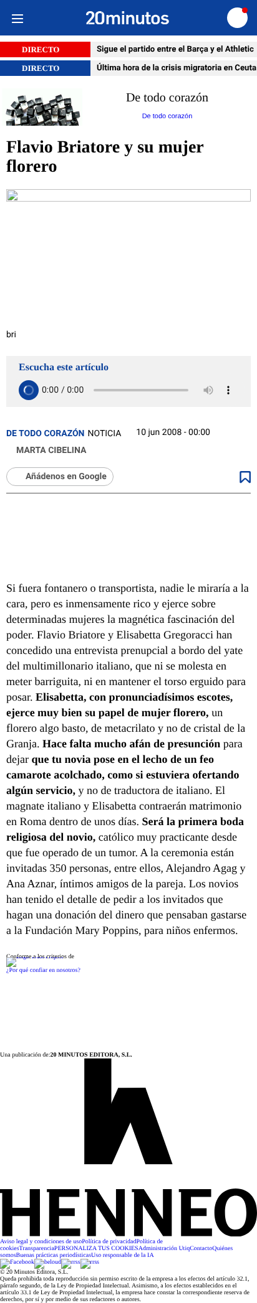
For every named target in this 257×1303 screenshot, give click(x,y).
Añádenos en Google (66, 477)
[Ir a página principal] (127, 18)
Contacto (201, 1248)
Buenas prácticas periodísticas (54, 1255)
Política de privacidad (109, 1241)
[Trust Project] (34, 956)
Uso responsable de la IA (122, 1255)
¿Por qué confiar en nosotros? (43, 970)
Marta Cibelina (51, 450)
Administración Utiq (164, 1248)
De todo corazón (45, 434)
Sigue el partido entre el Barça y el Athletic (176, 49)
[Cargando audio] (29, 390)
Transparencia (36, 1248)
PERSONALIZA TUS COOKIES (96, 1248)
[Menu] (17, 18)
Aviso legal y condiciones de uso (41, 1241)
